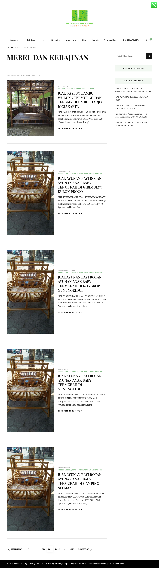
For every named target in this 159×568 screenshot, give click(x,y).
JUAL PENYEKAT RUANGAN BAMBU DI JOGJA (131, 98)
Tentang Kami (110, 40)
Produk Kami (29, 40)
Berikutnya (83, 549)
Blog (84, 40)
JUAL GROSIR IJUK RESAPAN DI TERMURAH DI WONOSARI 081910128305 (133, 89)
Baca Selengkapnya (69, 128)
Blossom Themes (92, 564)
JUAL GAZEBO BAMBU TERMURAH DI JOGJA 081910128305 (131, 123)
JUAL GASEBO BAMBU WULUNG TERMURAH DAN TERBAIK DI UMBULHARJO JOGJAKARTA (80, 100)
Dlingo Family (29, 564)
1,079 (72, 549)
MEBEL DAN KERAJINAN (85, 88)
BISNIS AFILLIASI (131, 40)
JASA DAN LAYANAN (65, 88)
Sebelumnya (16, 549)
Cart (43, 40)
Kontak (95, 40)
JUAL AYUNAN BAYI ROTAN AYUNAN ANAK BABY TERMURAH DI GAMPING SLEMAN (79, 481)
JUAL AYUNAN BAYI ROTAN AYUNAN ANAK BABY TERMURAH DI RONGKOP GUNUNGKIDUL (79, 284)
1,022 (57, 549)
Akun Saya (71, 40)
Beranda (14, 40)
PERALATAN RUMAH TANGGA (90, 174)
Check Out (55, 40)
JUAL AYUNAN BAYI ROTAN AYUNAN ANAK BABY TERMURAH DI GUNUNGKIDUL (79, 382)
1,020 (43, 549)
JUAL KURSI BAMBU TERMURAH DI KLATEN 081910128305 (130, 106)
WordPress (119, 564)
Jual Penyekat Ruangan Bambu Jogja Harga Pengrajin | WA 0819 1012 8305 (131, 115)
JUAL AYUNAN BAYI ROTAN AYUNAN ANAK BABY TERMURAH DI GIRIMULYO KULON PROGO (80, 185)
